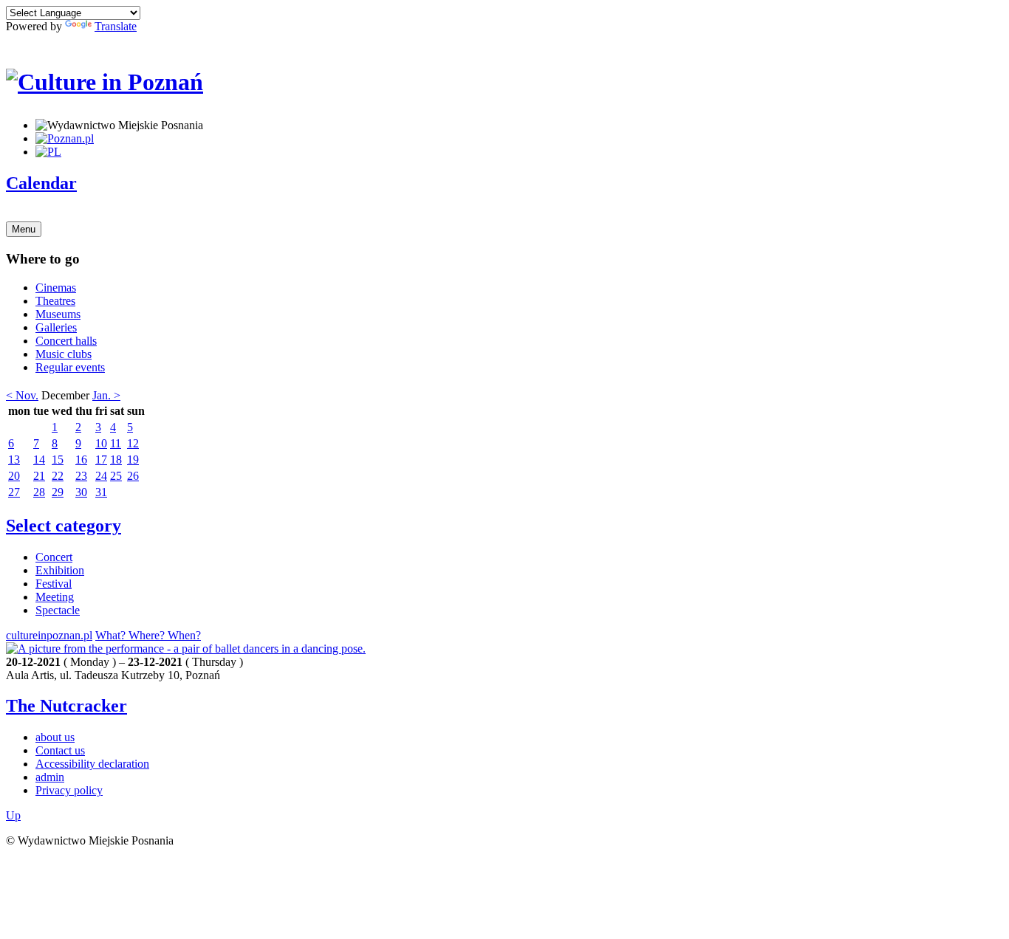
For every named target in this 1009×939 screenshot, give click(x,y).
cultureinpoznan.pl (49, 635)
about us (55, 737)
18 (116, 459)
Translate (116, 26)
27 (14, 492)
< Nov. (22, 395)
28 (39, 492)
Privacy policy (69, 790)
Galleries (56, 327)
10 (101, 443)
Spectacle (57, 610)
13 (14, 459)
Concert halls (66, 340)
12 (133, 443)
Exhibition (59, 570)
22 (58, 476)
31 (101, 492)
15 (58, 459)
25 (116, 476)
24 (101, 476)
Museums (58, 314)
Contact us (60, 750)
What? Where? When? (148, 635)
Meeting (54, 597)
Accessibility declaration (92, 763)
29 (58, 492)
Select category (63, 525)
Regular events (70, 367)
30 (81, 492)
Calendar (41, 183)
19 (133, 459)
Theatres (55, 301)
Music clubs (63, 354)
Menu (23, 229)
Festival (53, 583)
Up (13, 815)
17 (101, 459)
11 (115, 443)
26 (133, 476)
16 (81, 459)
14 (39, 459)
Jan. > (106, 395)
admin (49, 777)
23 (81, 476)
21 (39, 476)
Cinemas (55, 287)
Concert (53, 557)
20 (14, 476)
